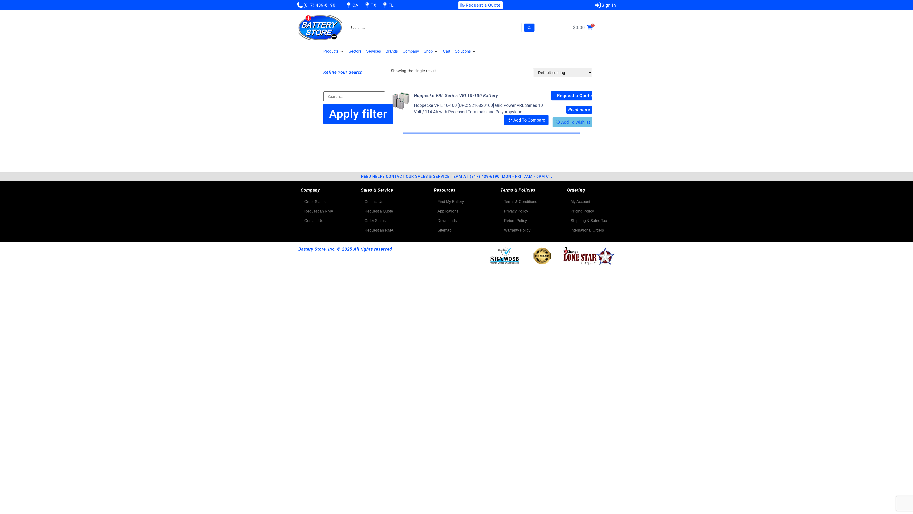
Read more (579, 109)
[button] (333, 51)
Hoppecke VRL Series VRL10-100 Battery (456, 95)
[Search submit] (529, 28)
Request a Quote (574, 95)
